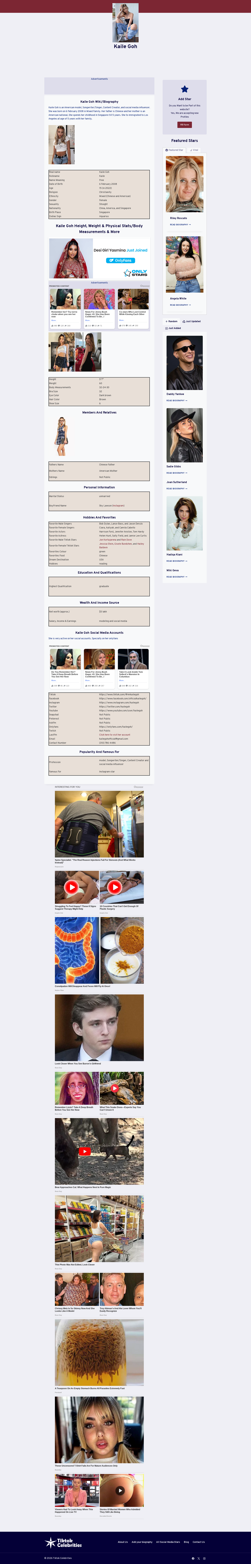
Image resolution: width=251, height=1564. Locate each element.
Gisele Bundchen (123, 544)
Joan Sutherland (177, 482)
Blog (186, 1542)
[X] (198, 1558)
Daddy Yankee (175, 394)
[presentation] (184, 184)
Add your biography (142, 1542)
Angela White (178, 298)
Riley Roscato (178, 218)
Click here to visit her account (114, 734)
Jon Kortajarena (107, 539)
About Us (123, 1542)
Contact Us (199, 1542)
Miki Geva (173, 570)
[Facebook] (193, 1558)
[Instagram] (204, 1558)
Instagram (118, 505)
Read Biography (180, 225)
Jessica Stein (106, 544)
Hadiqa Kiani (174, 554)
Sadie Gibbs (174, 466)
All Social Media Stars (168, 1542)
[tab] (174, 150)
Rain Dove (126, 539)
